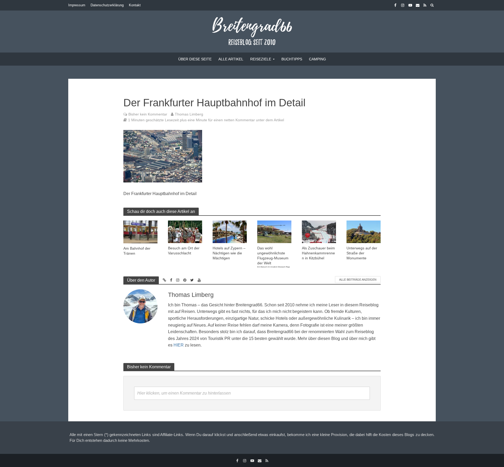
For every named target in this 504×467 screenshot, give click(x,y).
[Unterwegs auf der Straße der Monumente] (363, 231)
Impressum (76, 5)
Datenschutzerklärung (107, 5)
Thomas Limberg (189, 114)
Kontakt (135, 5)
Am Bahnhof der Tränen (136, 250)
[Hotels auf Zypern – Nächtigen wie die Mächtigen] (230, 231)
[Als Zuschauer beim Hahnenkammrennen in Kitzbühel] (319, 231)
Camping (317, 59)
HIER (179, 345)
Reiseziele (260, 59)
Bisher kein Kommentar (147, 114)
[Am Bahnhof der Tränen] (140, 231)
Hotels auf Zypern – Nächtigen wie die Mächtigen (229, 253)
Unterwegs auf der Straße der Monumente (361, 253)
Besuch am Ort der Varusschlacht (184, 250)
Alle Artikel (230, 59)
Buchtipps (291, 59)
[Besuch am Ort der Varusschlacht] (185, 231)
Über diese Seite (195, 59)
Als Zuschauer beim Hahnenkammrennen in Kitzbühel (318, 253)
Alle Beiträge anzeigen (357, 279)
